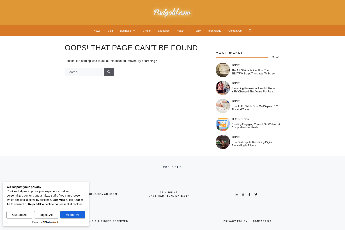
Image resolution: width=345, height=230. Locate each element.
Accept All (72, 215)
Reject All (46, 215)
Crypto (147, 30)
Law (198, 30)
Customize (19, 215)
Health (180, 30)
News (97, 30)
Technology (214, 30)
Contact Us (235, 30)
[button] (250, 30)
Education (163, 30)
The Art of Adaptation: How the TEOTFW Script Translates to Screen (254, 72)
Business (125, 30)
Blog (110, 30)
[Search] (109, 72)
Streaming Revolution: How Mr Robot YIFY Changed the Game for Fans (253, 90)
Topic (236, 65)
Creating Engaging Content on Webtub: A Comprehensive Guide (256, 126)
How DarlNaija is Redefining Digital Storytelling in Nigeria (252, 144)
